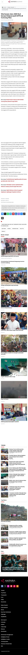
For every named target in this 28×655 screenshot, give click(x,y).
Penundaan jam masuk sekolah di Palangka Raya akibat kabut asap (13, 568)
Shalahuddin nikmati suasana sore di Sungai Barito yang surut (17, 545)
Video (2, 599)
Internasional (4, 607)
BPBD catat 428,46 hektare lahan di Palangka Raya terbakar (13, 398)
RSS (2, 646)
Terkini (2, 590)
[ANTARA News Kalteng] (15, 1)
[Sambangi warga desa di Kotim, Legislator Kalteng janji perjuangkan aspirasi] (14, 412)
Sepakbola (3, 616)
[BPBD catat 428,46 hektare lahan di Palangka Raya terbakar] (14, 389)
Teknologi (3, 626)
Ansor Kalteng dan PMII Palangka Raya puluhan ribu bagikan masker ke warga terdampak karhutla (13, 353)
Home (4, 7)
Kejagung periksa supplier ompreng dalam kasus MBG (16, 526)
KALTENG (4, 228)
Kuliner (2, 624)
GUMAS (9, 228)
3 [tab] (14, 573)
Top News (4, 500)
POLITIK (22, 228)
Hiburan (3, 629)
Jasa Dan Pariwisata (6, 612)
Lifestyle (3, 622)
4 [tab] (16, 573)
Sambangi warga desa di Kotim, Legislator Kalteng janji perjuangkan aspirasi (12, 421)
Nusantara (3, 601)
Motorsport (4, 620)
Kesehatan (3, 631)
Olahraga (3, 614)
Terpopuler (4, 595)
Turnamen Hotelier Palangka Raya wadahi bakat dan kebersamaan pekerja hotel (17, 494)
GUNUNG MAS (15, 228)
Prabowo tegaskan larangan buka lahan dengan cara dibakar (17, 538)
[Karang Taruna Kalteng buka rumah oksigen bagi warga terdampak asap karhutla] (14, 275)
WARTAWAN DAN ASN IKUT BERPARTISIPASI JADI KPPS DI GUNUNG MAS (14, 225)
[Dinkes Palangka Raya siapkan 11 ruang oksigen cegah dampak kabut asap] (14, 367)
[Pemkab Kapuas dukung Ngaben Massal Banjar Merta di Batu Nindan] (14, 298)
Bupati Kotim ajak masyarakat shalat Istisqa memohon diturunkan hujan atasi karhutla (12, 329)
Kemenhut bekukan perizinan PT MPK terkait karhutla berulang (13, 520)
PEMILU (3, 231)
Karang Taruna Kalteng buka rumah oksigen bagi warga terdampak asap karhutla (14, 284)
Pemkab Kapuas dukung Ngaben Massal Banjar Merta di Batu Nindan (13, 307)
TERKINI (3, 445)
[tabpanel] (14, 563)
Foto (2, 551)
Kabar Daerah (11, 7)
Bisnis (2, 609)
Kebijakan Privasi (5, 637)
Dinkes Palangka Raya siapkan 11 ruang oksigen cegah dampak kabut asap (13, 376)
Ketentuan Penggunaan (7, 634)
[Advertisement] (14, 126)
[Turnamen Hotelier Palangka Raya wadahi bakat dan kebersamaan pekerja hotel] (4, 494)
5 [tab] (18, 573)
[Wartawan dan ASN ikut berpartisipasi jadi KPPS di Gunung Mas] (14, 512)
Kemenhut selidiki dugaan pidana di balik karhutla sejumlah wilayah (17, 532)
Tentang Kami (4, 641)
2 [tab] (12, 573)
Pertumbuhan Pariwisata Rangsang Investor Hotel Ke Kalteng (12, 262)
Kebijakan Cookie (5, 639)
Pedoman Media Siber (6, 643)
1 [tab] (10, 573)
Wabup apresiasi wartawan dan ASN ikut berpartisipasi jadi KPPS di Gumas (11, 255)
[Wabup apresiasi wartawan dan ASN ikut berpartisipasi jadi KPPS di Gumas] (14, 246)
